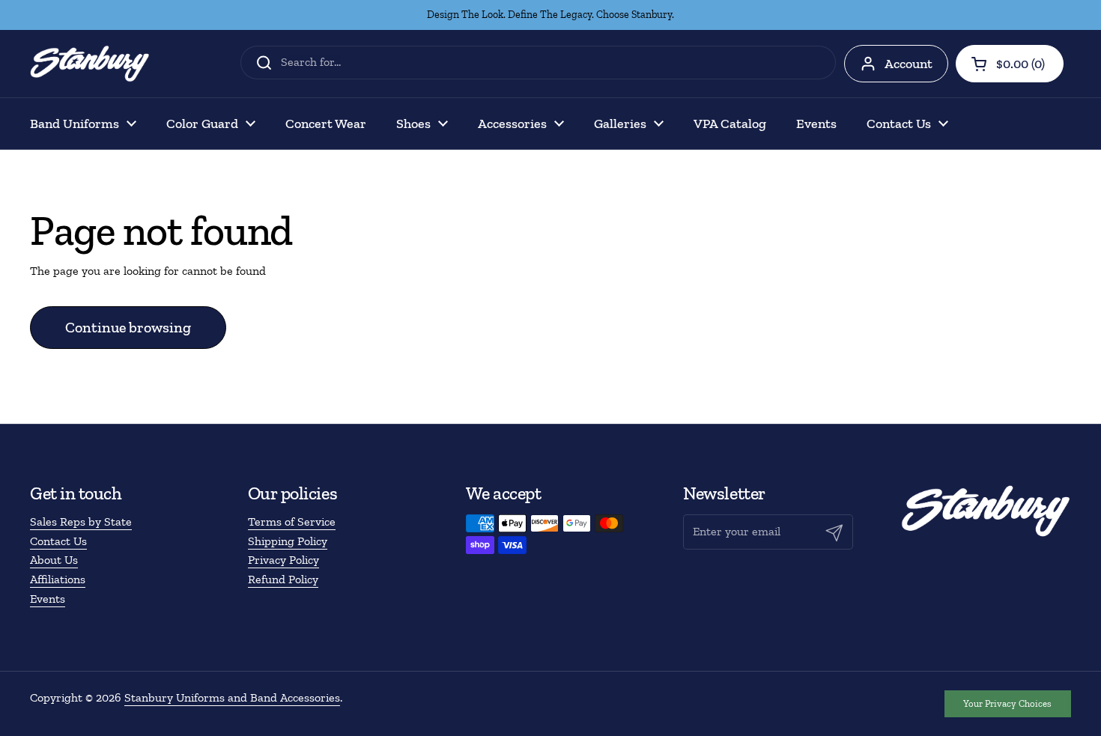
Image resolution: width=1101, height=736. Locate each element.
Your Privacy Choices (1007, 703)
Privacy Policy (283, 560)
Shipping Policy (287, 541)
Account (908, 63)
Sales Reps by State (81, 521)
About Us (54, 560)
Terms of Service (292, 521)
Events (47, 598)
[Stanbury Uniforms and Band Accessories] (90, 63)
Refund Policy (283, 579)
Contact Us (58, 541)
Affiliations (57, 579)
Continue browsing (128, 327)
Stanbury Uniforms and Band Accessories (232, 697)
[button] (1010, 63)
